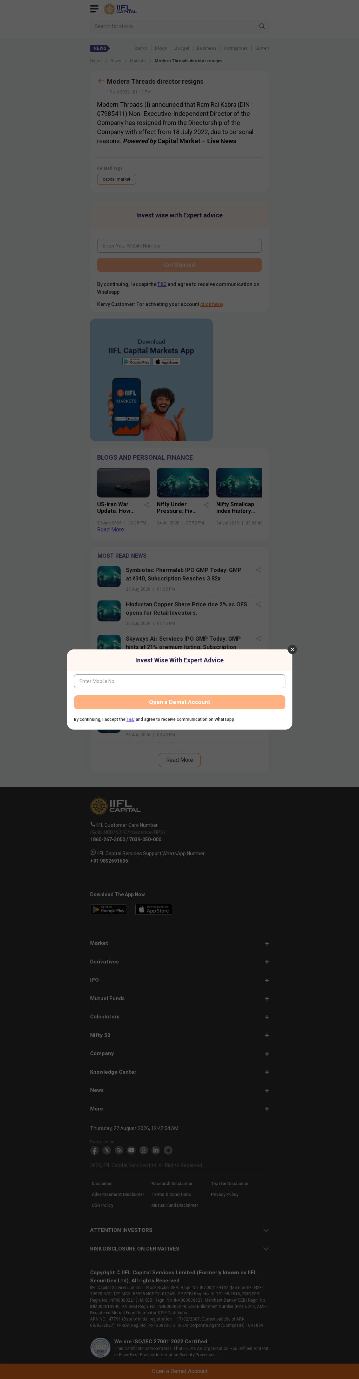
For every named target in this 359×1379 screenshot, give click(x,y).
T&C (131, 719)
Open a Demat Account (179, 702)
